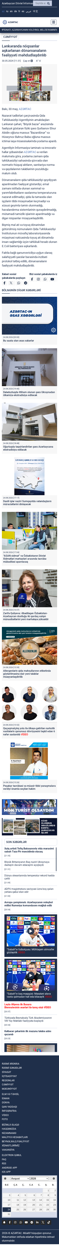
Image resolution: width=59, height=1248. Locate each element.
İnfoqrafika (9, 1110)
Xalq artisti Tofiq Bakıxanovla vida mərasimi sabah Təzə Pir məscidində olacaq (29, 850)
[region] (30, 949)
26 (24, 1209)
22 (47, 1205)
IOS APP (6, 1171)
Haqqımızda (9, 1128)
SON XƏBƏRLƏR (16, 842)
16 (54, 1200)
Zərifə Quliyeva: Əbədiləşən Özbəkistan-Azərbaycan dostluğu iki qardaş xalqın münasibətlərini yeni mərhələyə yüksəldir (26, 616)
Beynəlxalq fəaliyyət (15, 1141)
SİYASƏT (6, 1072)
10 (9, 1200)
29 (47, 1209)
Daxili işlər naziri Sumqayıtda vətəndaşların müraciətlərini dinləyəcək (27, 503)
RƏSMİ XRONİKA (10, 1063)
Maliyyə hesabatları (15, 1137)
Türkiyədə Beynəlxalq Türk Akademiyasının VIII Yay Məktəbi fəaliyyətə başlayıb (28, 1019)
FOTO (5, 1119)
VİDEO (5, 1115)
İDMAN (5, 1098)
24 (9, 1209)
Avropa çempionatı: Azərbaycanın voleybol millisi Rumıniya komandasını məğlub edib (28, 904)
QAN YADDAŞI (9, 1106)
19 (24, 1205)
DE (15, 11)
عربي (28, 11)
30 (54, 1209)
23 (54, 1205)
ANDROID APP (9, 1167)
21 (40, 1205)
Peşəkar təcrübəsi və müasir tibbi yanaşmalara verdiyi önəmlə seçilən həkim (29, 787)
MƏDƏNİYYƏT (9, 1088)
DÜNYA (6, 1102)
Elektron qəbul (12, 1155)
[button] (29, 79)
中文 (35, 11)
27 (33, 1209)
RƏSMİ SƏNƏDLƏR (12, 1067)
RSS (4, 1163)
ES (23, 11)
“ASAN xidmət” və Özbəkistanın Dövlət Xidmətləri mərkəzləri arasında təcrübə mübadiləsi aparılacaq (24, 558)
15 (47, 1200)
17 (9, 1205)
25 (18, 1209)
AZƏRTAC (25, 109)
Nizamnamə (9, 1133)
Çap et (27, 60)
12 (24, 1200)
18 (18, 1205)
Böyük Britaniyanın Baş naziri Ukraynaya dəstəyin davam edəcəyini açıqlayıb (26, 863)
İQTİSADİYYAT (9, 1076)
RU (7, 11)
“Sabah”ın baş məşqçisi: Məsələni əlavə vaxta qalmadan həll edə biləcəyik (29, 995)
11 (18, 1200)
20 (33, 1205)
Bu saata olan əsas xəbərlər (18, 340)
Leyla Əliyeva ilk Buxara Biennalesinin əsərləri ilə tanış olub (27, 1006)
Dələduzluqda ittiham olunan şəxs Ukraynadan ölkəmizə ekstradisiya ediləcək (29, 394)
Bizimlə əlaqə (10, 1124)
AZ (3, 11)
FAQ (4, 1159)
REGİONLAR (8, 1080)
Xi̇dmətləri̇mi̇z (11, 1145)
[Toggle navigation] (53, 22)
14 (40, 1200)
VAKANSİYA (8, 1149)
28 (40, 1209)
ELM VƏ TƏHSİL (10, 1094)
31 (9, 1214)
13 (33, 1200)
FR (19, 11)
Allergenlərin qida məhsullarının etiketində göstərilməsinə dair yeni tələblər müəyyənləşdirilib (27, 673)
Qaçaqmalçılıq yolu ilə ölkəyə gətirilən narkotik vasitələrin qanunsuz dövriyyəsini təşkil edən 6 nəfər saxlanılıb (29, 731)
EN (11, 11)
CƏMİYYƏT (10, 36)
